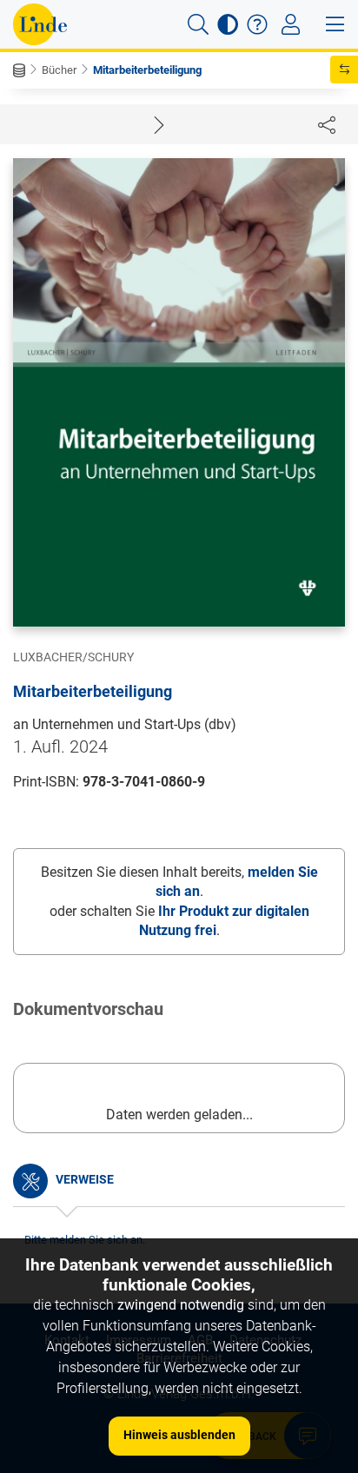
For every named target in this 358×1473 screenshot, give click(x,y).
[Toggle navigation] (290, 24)
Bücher (59, 69)
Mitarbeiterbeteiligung (147, 69)
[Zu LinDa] (40, 24)
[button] (198, 24)
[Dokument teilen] (326, 124)
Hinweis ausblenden (179, 1435)
